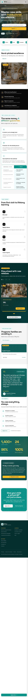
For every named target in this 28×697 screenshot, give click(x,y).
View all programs (6, 340)
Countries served (18, 531)
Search (13, 28)
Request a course (15, 476)
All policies (19, 551)
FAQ (15, 535)
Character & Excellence (6, 535)
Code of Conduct (8, 551)
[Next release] (9, 279)
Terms (14, 551)
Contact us (3, 544)
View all (4, 58)
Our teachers (3, 542)
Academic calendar (18, 529)
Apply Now (7, 505)
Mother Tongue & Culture (6, 529)
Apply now (4, 430)
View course (19, 308)
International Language (5, 533)
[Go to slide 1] (14, 313)
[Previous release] (6, 279)
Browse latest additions (13, 317)
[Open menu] (26, 2)
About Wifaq (3, 540)
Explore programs (19, 505)
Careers (2, 546)
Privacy (2, 551)
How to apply (17, 533)
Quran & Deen (4, 531)
